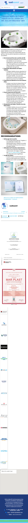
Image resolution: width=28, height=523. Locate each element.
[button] (14, 10)
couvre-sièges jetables (14, 152)
